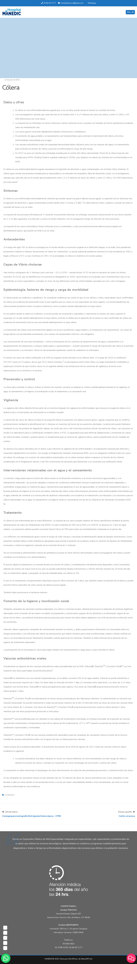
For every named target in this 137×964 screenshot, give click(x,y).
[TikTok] (5, 948)
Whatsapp (92, 3)
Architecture (9, 795)
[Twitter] (5, 933)
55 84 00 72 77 (50, 3)
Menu (129, 12)
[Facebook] (5, 928)
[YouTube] (5, 943)
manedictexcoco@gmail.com (72, 3)
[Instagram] (5, 938)
